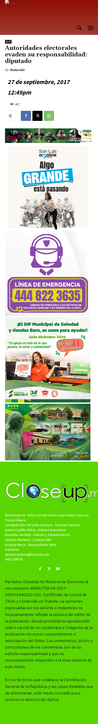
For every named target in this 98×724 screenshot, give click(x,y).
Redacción (17, 70)
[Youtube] (58, 569)
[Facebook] (26, 116)
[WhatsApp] (49, 116)
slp (8, 41)
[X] (37, 116)
